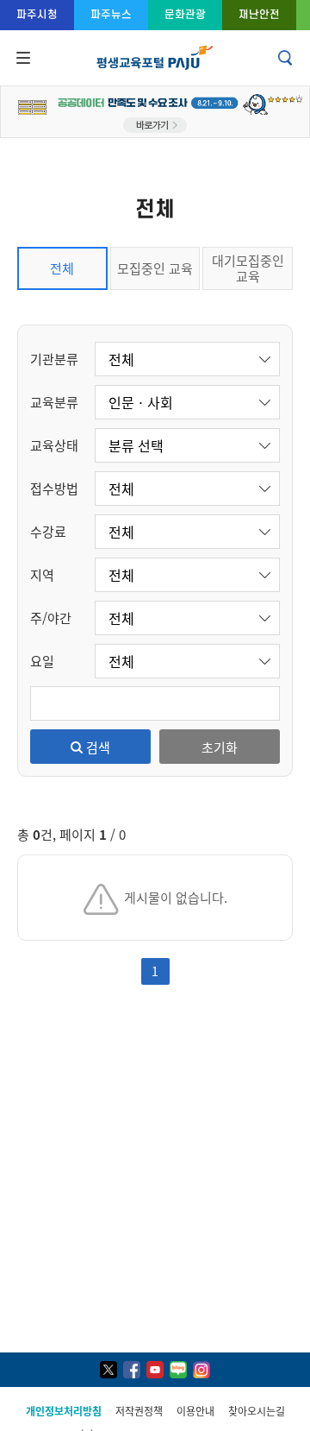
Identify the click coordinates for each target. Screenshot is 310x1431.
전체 (62, 268)
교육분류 (54, 402)
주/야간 (50, 617)
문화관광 (185, 14)
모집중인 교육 (155, 268)
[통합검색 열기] (287, 57)
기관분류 (54, 359)
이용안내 (195, 1410)
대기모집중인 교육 (248, 268)
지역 (42, 574)
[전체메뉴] (21, 57)
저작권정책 (139, 1410)
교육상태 (54, 445)
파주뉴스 (111, 14)
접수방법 (54, 488)
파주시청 (37, 14)
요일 (42, 661)
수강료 (48, 531)
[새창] (108, 1369)
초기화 (220, 747)
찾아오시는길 (256, 1410)
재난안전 (259, 14)
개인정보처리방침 (64, 1410)
